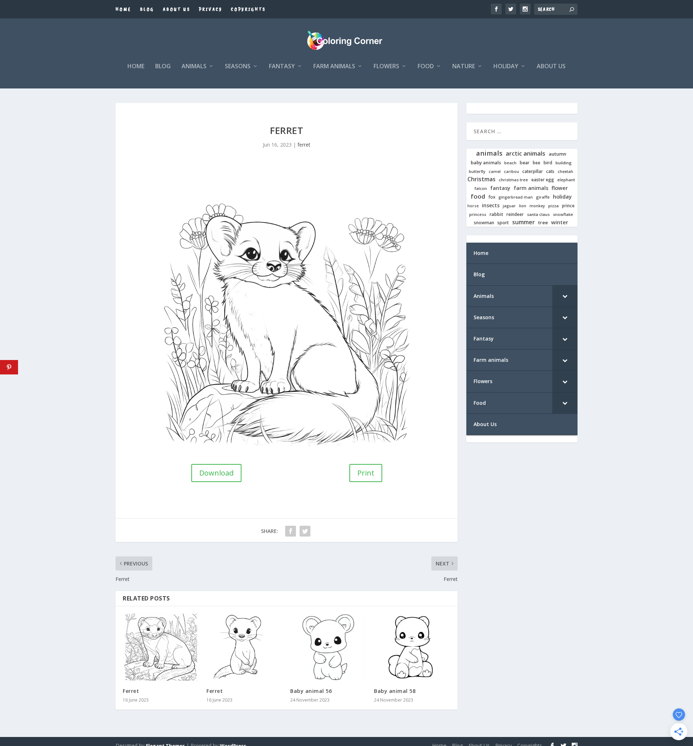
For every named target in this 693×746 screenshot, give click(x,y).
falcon (481, 188)
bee (536, 162)
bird (548, 163)
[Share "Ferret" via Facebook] (290, 531)
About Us (176, 9)
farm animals (531, 188)
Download (216, 473)
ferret (303, 144)
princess (477, 214)
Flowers (386, 66)
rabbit (496, 214)
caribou (511, 171)
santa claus (538, 214)
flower (560, 188)
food (478, 196)
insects (491, 205)
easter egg (542, 179)
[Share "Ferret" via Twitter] (305, 531)
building (563, 162)
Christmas (481, 179)
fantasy (500, 188)
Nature (463, 66)
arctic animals (525, 153)
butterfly (477, 171)
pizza (553, 205)
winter (559, 222)
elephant (566, 179)
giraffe (543, 197)
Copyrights (248, 9)
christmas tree (513, 179)
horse (473, 206)
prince (568, 205)
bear (524, 163)
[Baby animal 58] (412, 647)
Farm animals (334, 66)
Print (365, 473)
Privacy (210, 9)
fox (491, 197)
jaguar (509, 205)
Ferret (131, 691)
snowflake (563, 214)
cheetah (565, 171)
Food (426, 66)
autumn (557, 154)
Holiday (505, 66)
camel (495, 171)
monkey (537, 206)
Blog (147, 9)
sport (503, 223)
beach (510, 162)
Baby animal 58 (394, 691)
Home (123, 9)
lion (522, 205)
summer (523, 222)
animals (489, 153)
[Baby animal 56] (328, 647)
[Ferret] (161, 647)
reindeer (515, 214)
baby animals (486, 163)
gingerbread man (515, 197)
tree (543, 223)
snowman (484, 223)
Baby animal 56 (311, 691)
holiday (562, 196)
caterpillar (532, 171)
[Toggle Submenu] (565, 296)
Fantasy (282, 66)
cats (550, 171)
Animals (194, 66)
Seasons (237, 66)
